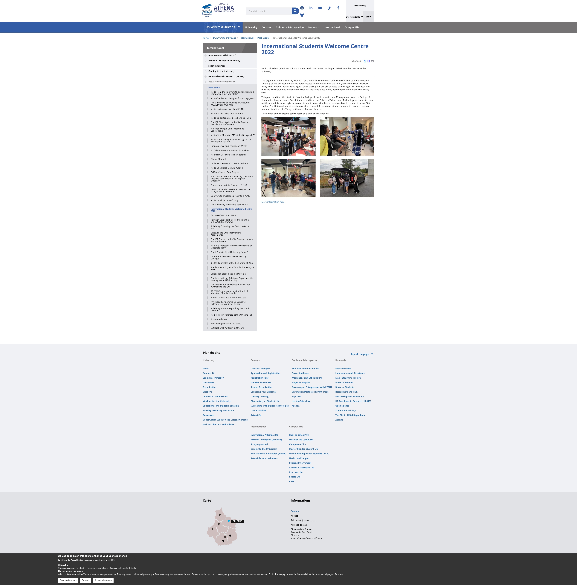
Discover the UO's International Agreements (226, 234)
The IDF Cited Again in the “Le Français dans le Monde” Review (230, 123)
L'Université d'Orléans (224, 37)
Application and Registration (265, 373)
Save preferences (68, 580)
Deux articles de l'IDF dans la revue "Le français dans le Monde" (230, 190)
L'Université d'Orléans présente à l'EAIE (230, 196)
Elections (207, 391)
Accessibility (360, 5)
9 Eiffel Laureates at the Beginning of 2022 (232, 263)
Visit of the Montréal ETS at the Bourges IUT (233, 135)
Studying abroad (217, 65)
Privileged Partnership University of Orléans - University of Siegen (228, 303)
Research (313, 27)
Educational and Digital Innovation (221, 405)
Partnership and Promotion (349, 396)
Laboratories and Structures (350, 373)
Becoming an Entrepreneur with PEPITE (312, 387)
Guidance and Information (305, 368)
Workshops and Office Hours (307, 377)
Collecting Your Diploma (263, 391)
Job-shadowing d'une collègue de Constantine (227, 130)
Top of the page (360, 354)
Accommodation (219, 319)
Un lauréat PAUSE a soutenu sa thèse (229, 163)
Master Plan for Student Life (303, 448)
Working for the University (217, 401)
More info (110, 559)
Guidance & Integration (290, 27)
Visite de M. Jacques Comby (224, 200)
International (332, 27)
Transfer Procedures (261, 382)
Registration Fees (260, 377)
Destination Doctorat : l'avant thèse (310, 391)
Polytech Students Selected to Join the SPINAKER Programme (230, 221)
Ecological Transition (213, 377)
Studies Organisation (261, 387)
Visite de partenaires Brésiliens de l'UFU (231, 118)
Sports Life (294, 476)
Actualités (256, 415)
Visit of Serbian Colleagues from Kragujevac (233, 98)
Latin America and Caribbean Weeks (229, 146)
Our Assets (208, 382)
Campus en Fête (297, 444)
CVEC (292, 481)
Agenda (295, 405)
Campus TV (208, 373)
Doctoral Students (344, 387)
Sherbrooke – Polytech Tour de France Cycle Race (232, 268)
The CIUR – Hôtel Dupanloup (350, 415)
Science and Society (345, 410)
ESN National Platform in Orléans (227, 328)
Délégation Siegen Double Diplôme (228, 274)
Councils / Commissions (215, 396)
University (251, 27)
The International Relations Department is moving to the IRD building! (232, 279)
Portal (206, 37)
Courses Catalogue (260, 368)
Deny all (85, 580)
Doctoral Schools (344, 382)
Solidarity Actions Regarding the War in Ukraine (230, 309)
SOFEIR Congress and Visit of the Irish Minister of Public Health (230, 292)
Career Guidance (300, 373)
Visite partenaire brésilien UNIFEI (227, 109)
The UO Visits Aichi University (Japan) (229, 252)
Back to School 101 (299, 434)
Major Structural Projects (348, 377)
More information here (272, 201)
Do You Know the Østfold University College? (228, 257)
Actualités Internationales (221, 81)
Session (64, 565)
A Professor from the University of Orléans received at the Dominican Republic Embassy (232, 178)
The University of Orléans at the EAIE (229, 205)
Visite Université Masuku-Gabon (227, 168)
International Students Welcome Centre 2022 (231, 210)
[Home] (207, 8)
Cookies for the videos (72, 571)
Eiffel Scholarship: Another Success (228, 297)
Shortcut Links (353, 16)
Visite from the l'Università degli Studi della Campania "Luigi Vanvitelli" (232, 93)
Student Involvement (300, 462)
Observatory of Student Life (265, 401)
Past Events (263, 37)
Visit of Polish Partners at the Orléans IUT (231, 315)
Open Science (342, 405)
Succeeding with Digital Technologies (270, 405)
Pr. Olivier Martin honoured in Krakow (230, 150)
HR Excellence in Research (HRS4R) (226, 76)
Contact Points (258, 410)
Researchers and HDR (346, 391)
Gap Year (296, 396)
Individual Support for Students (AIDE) (309, 453)
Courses (266, 27)
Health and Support (299, 458)
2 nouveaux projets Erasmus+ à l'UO (229, 185)
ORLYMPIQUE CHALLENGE (224, 215)
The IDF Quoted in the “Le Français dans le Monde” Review (232, 240)
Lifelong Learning (260, 396)
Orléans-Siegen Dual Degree (225, 172)
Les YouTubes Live (301, 401)
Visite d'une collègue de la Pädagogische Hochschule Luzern (231, 140)
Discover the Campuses (301, 439)
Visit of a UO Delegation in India (227, 113)
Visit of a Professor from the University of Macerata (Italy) (231, 247)
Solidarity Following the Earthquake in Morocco (230, 227)
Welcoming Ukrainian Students (226, 323)
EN (367, 16)
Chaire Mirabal (218, 159)
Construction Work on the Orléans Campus (225, 419)
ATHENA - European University (224, 60)
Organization (209, 387)
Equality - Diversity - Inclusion (218, 410)
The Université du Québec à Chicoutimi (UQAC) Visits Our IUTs (230, 104)
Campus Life (352, 27)
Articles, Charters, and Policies (218, 424)
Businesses (208, 415)
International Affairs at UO (222, 55)
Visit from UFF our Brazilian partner (228, 155)
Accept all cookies (103, 580)
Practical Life (295, 472)
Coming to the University (221, 71)
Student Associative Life (301, 467)
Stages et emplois (301, 382)
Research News (343, 368)
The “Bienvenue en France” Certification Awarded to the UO (230, 286)
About (206, 368)
